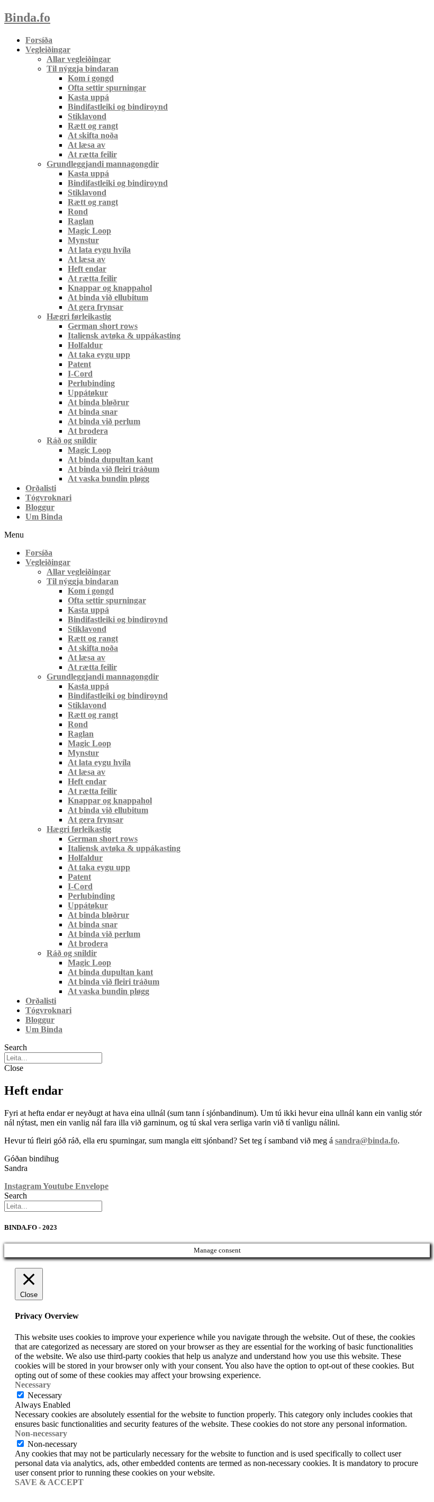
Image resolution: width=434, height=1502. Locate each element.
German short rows (103, 325)
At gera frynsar (95, 306)
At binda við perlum (104, 421)
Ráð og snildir (72, 440)
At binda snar (92, 411)
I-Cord (80, 373)
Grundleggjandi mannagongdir (103, 163)
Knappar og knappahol (110, 287)
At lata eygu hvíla (99, 249)
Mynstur (83, 240)
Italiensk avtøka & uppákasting (124, 335)
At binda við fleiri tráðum (113, 468)
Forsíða (38, 39)
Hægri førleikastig (79, 316)
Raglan (81, 221)
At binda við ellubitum (108, 297)
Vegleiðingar (47, 49)
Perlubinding (91, 383)
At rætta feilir (92, 154)
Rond (78, 211)
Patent (79, 364)
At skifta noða (93, 135)
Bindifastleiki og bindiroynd (118, 106)
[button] (217, 535)
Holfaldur (85, 345)
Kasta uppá (88, 97)
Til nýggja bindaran (83, 68)
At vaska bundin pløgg (108, 478)
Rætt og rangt (93, 125)
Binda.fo (27, 17)
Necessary (45, 1395)
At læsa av (86, 144)
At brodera (88, 430)
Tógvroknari (48, 497)
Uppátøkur (88, 392)
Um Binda (43, 516)
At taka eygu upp (99, 354)
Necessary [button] (33, 1384)
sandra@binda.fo (366, 1140)
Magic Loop (89, 230)
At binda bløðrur (98, 402)
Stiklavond (87, 116)
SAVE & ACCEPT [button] (49, 1482)
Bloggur (40, 507)
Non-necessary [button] (41, 1433)
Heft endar (87, 268)
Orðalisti (40, 488)
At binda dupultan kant (110, 459)
